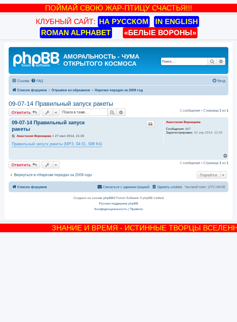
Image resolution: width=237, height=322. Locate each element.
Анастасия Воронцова (183, 122)
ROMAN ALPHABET (76, 32)
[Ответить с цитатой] (150, 124)
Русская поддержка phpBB (118, 203)
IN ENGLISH (176, 21)
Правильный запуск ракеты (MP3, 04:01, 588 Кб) (57, 144)
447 (188, 128)
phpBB (108, 198)
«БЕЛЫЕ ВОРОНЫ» (160, 32)
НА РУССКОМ (123, 21)
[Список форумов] (36, 58)
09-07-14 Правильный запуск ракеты (61, 103)
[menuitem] (37, 81)
